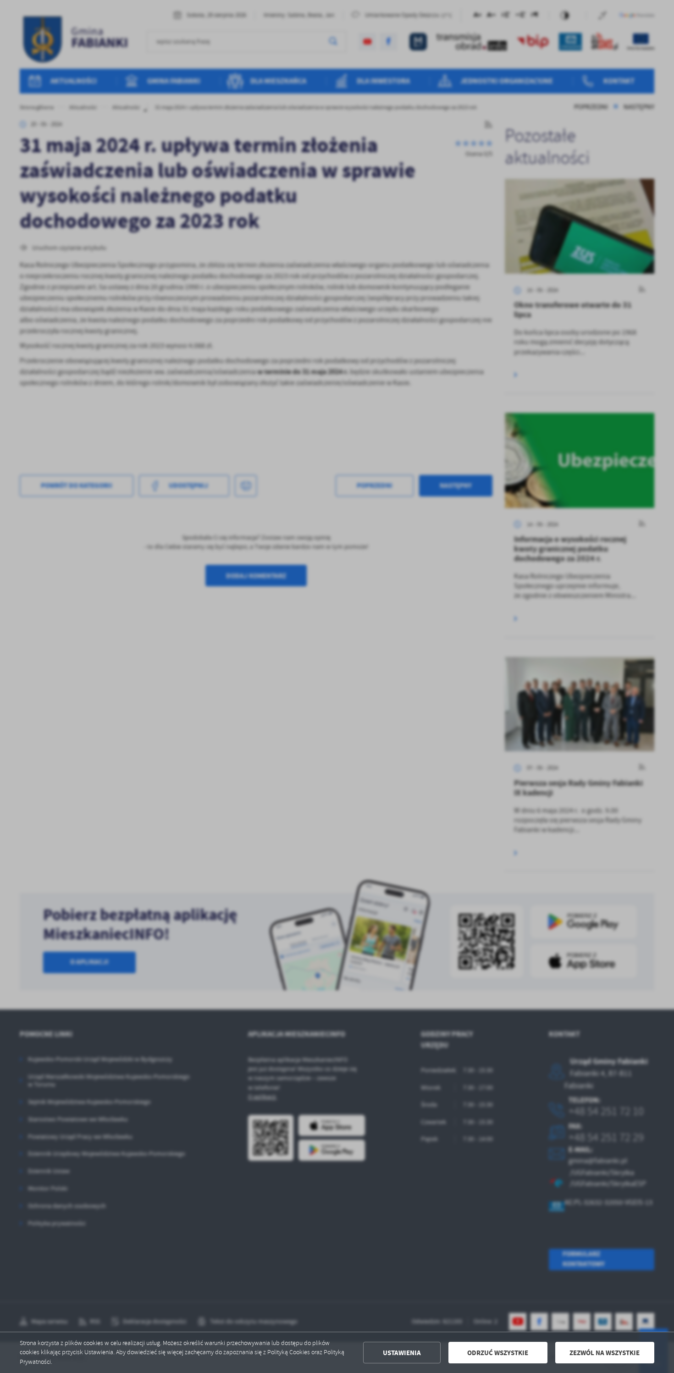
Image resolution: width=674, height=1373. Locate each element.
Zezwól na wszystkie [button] (604, 1352)
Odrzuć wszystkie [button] (497, 1352)
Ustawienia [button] (402, 1352)
